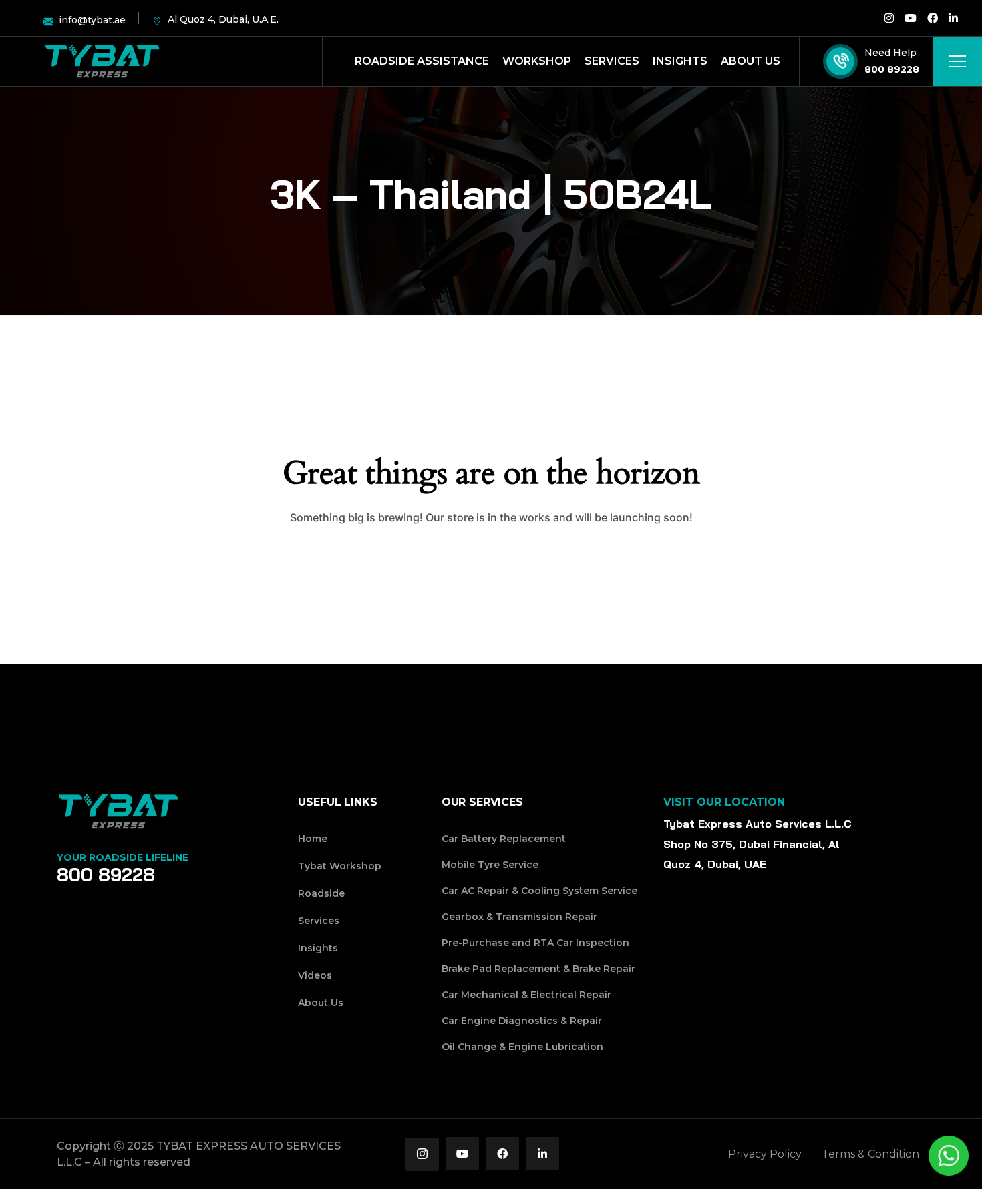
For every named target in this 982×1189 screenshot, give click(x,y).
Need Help (890, 53)
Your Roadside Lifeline (122, 857)
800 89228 (891, 69)
